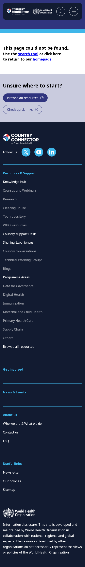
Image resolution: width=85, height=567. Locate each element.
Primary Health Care (18, 320)
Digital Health (13, 294)
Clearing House (14, 208)
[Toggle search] (60, 11)
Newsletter (11, 472)
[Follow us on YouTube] (38, 152)
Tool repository (14, 216)
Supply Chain (13, 329)
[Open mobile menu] (73, 11)
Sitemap (9, 489)
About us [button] (10, 415)
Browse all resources (18, 346)
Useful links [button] (12, 463)
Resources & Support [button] (19, 173)
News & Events (14, 392)
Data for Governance (18, 286)
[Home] (18, 11)
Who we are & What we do (22, 423)
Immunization (13, 303)
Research (10, 199)
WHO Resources (15, 225)
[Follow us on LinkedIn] (51, 152)
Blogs (7, 268)
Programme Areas (16, 277)
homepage (42, 59)
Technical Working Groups (22, 260)
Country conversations (19, 251)
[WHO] (42, 11)
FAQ (6, 441)
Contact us (11, 432)
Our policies (12, 481)
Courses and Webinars (20, 190)
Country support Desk (19, 234)
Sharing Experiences (18, 242)
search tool (28, 53)
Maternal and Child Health (22, 312)
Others (8, 338)
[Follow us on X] (26, 152)
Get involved (13, 369)
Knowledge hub (14, 182)
